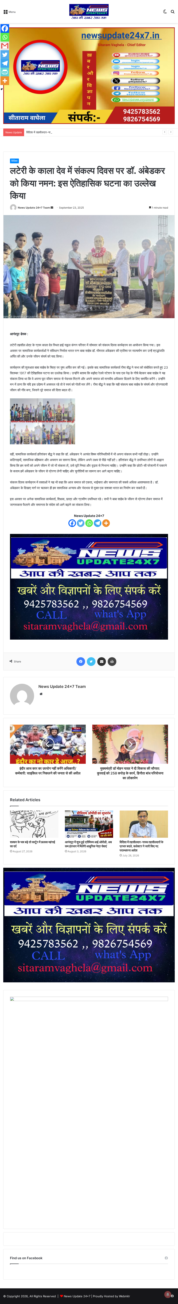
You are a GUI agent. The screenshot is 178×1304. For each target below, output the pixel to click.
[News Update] (89, 11)
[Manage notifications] (167, 1294)
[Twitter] (80, 523)
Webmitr (124, 1296)
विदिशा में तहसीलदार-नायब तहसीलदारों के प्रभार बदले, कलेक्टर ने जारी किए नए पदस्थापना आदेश (76, 132)
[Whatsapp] (89, 523)
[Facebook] (72, 523)
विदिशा (14, 160)
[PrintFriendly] (4, 72)
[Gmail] (4, 46)
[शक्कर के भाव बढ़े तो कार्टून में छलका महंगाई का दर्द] (34, 824)
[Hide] (1, 89)
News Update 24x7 (77, 1296)
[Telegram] (97, 523)
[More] (106, 523)
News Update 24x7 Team (34, 207)
